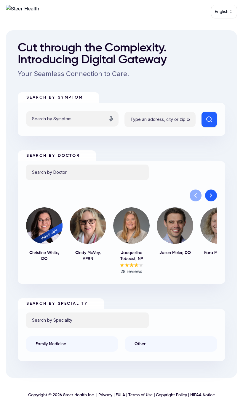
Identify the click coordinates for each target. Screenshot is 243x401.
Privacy (105, 395)
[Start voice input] (110, 118)
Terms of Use (140, 395)
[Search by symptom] (209, 119)
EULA (120, 395)
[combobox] (224, 11)
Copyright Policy (171, 395)
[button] (196, 195)
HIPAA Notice (202, 395)
